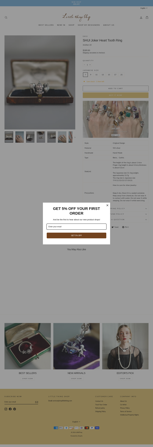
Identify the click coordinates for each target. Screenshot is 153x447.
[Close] (107, 205)
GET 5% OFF (76, 235)
